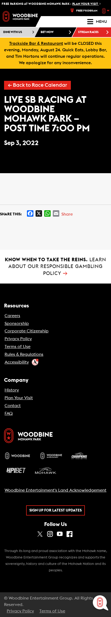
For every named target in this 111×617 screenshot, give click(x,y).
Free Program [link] (87, 10)
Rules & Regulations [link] (24, 354)
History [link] (12, 390)
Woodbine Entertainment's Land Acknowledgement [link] (55, 490)
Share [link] (67, 214)
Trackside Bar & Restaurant (36, 43)
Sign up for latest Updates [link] (55, 510)
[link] (20, 16)
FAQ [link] (9, 413)
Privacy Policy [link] (18, 339)
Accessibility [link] (17, 362)
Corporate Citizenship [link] (26, 331)
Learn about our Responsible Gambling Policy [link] (55, 266)
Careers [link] (12, 316)
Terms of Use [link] (17, 346)
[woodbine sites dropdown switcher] (106, 10)
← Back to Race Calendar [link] (37, 85)
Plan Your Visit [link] (19, 398)
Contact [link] (13, 406)
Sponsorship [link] (17, 323)
